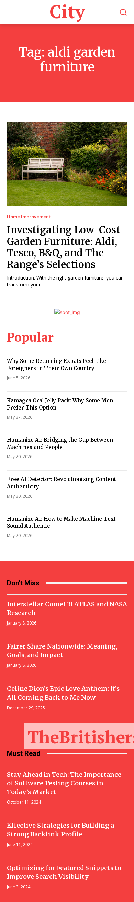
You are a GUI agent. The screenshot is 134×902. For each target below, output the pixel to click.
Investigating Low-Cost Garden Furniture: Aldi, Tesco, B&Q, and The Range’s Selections (63, 247)
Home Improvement (29, 217)
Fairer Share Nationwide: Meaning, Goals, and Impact (62, 650)
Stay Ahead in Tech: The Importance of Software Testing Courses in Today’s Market (64, 783)
